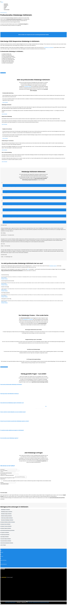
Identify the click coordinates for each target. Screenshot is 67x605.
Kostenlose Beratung (4, 367)
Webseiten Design (28, 86)
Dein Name (2, 469)
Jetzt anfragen (6, 9)
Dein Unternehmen (3, 470)
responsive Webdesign (40, 408)
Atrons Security (7, 190)
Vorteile (5, 6)
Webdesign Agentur (53, 265)
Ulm (28, 269)
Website (1, 482)
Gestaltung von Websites (48, 47)
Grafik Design (9, 186)
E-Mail (1, 471)
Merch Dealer (6, 184)
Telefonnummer (3, 474)
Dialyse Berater (7, 215)
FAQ (5, 8)
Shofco (4, 203)
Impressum (19, 602)
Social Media (14, 198)
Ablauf (5, 7)
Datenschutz (3, 478)
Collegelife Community (9, 197)
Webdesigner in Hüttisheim (28, 319)
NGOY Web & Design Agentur (10, 602)
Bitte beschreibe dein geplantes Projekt (7, 477)
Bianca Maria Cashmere (9, 209)
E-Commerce (5, 186)
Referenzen (6, 5)
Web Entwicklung (10, 192)
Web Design (14, 186)
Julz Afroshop (6, 221)
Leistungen (6, 3)
